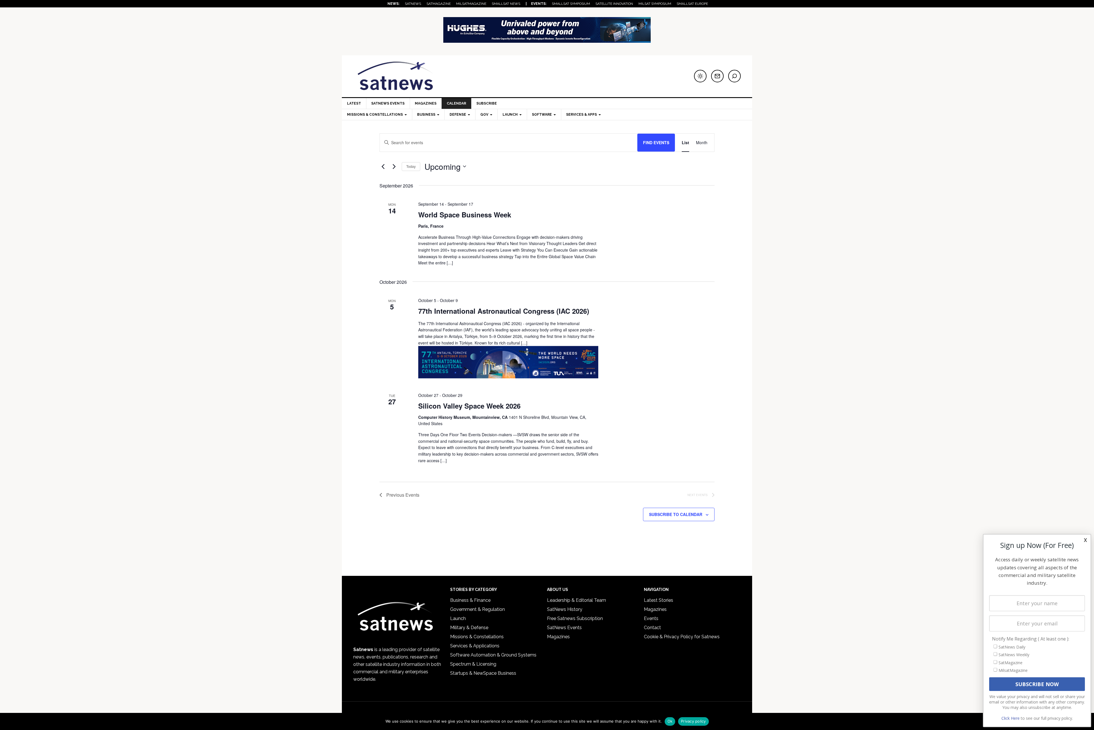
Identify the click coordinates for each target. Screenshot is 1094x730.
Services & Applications (474, 646)
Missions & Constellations (477, 636)
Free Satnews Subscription (575, 618)
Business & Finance (470, 600)
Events (651, 618)
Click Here (1010, 718)
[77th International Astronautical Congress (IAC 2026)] (508, 362)
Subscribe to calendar (675, 514)
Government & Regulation (477, 609)
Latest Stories (658, 600)
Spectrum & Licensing (473, 664)
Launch (458, 618)
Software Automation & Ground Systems (493, 655)
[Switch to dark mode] (700, 76)
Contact (652, 627)
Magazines (425, 103)
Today (411, 166)
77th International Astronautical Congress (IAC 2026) (503, 311)
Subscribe (486, 103)
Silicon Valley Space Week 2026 (469, 406)
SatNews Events (388, 103)
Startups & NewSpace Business (483, 673)
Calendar (456, 103)
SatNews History (564, 609)
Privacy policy (693, 721)
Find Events (656, 142)
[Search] (734, 76)
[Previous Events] (382, 166)
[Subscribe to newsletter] (717, 76)
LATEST (354, 103)
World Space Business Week (464, 214)
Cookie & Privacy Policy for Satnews (682, 636)
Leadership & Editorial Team (576, 600)
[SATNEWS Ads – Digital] (547, 40)
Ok (670, 721)
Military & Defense (469, 627)
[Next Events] (394, 166)
